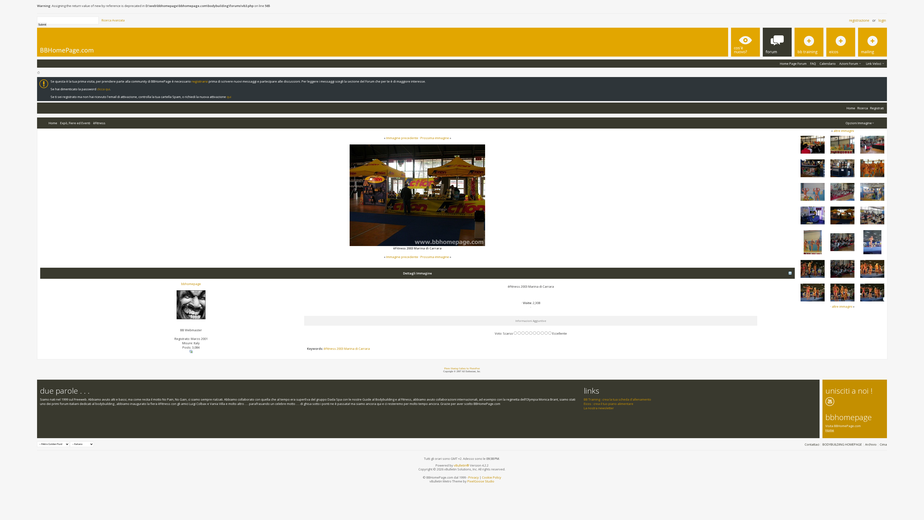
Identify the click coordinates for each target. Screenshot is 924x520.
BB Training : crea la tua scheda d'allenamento (617, 399)
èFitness (99, 123)
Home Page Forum (793, 63)
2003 (340, 348)
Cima (883, 444)
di (356, 348)
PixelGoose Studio (480, 481)
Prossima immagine (434, 138)
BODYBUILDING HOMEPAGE (842, 444)
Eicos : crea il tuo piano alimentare (608, 404)
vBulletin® (461, 465)
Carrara (364, 348)
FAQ (813, 63)
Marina (349, 348)
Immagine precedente (402, 138)
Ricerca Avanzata (113, 20)
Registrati (877, 108)
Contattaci (812, 444)
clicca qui (103, 89)
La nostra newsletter (599, 408)
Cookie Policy (491, 477)
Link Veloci (873, 63)
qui (229, 97)
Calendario (828, 63)
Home (851, 108)
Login (882, 20)
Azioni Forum (848, 63)
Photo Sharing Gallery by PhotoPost (462, 368)
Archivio (871, 444)
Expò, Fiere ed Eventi (75, 123)
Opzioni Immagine (859, 123)
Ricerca (862, 108)
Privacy (473, 477)
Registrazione (859, 20)
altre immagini (844, 131)
